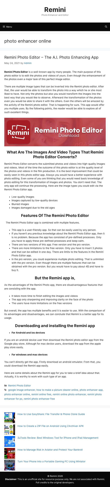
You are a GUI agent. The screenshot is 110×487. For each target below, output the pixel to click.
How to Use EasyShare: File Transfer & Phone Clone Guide (51, 414)
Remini (55, 9)
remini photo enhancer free (39, 398)
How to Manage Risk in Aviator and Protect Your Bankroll (50, 449)
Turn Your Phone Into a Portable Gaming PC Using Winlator (51, 461)
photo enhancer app (91, 389)
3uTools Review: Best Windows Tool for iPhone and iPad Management (57, 437)
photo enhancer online (17, 394)
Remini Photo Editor (19, 385)
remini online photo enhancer (69, 394)
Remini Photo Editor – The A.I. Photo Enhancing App (51, 57)
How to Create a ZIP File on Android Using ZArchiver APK (50, 426)
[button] (106, 27)
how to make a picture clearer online (57, 389)
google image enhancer (21, 389)
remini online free (41, 394)
